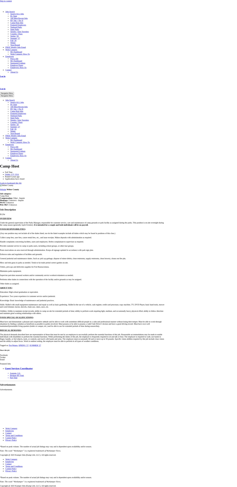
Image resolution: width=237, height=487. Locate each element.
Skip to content (6, 1)
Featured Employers (18, 25)
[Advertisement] (35, 408)
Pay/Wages (13, 345)
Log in (2, 76)
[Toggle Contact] (43, 158)
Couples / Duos (16, 34)
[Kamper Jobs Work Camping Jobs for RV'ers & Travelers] (12, 7)
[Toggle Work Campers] (43, 138)
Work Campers (11, 428)
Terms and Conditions (14, 435)
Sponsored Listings (17, 63)
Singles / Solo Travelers (19, 32)
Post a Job (14, 59)
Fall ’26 (13, 40)
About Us (14, 72)
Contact (8, 433)
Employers (9, 431)
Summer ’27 (15, 38)
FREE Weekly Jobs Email (15, 47)
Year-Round (15, 45)
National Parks (16, 27)
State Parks (14, 29)
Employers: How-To (18, 68)
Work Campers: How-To (20, 54)
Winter (13, 43)
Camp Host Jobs (16, 23)
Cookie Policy (11, 438)
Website (3, 189)
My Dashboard (16, 52)
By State (13, 16)
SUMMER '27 (35, 345)
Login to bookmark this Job (10, 183)
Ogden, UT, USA (12, 174)
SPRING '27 (24, 345)
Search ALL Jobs (17, 14)
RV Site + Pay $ (16, 20)
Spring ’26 (14, 36)
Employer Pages (16, 65)
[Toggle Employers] (43, 145)
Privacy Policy (11, 440)
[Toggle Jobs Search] (43, 100)
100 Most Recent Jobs (19, 18)
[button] (83, 355)
